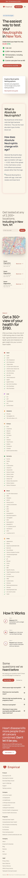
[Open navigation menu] (25, 6)
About (4, 841)
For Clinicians (5, 827)
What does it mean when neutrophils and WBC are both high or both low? (11, 711)
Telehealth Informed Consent (9, 871)
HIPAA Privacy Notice (7, 868)
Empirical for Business (7, 844)
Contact (4, 854)
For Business (5, 829)
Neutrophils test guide (11, 91)
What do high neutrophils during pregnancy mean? (12, 699)
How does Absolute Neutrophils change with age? (11, 143)
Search (22, 230)
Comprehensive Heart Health (9, 822)
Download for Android (7, 778)
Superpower (7, 797)
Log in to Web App (6, 783)
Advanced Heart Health (8, 819)
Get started (18, 6)
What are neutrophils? (9, 705)
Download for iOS (6, 775)
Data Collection (6, 863)
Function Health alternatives (9, 812)
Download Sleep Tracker (8, 780)
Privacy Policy (5, 861)
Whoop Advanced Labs (9, 802)
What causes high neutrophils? (11, 687)
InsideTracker (7, 800)
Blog (3, 846)
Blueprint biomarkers (9, 807)
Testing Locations (6, 788)
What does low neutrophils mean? (10, 693)
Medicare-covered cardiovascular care (12, 834)
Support (4, 785)
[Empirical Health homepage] (7, 6)
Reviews (4, 849)
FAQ (3, 851)
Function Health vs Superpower (10, 810)
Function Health (8, 795)
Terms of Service (6, 866)
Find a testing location (7, 832)
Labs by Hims (7, 805)
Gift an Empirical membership (9, 824)
